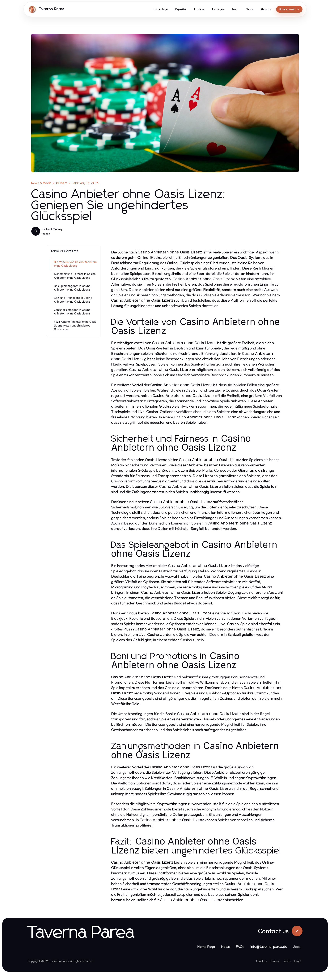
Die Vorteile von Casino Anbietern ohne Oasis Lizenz (75, 263)
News (225, 946)
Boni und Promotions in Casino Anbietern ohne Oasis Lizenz (73, 299)
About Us (261, 961)
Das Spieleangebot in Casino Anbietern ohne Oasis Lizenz (72, 287)
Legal (297, 961)
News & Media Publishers (49, 183)
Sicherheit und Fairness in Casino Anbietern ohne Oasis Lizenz (75, 275)
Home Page (206, 946)
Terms (286, 961)
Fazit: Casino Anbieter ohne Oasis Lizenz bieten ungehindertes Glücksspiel (75, 325)
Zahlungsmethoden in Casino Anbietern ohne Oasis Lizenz (72, 311)
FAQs (240, 946)
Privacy (274, 961)
